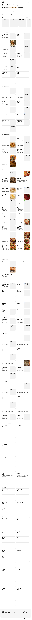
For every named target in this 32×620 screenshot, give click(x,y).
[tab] (3, 7)
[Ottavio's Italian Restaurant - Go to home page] (2, 2)
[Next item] (29, 17)
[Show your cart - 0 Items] (29, 2)
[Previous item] (27, 17)
